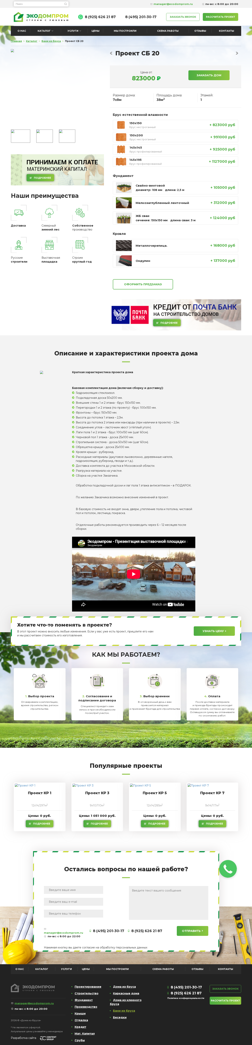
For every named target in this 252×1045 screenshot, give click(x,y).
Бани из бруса (124, 1010)
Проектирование (88, 986)
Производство (86, 1007)
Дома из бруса (124, 986)
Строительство (86, 993)
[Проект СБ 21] (237, 53)
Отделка (81, 1020)
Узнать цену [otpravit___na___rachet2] (213, 631)
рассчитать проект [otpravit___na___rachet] (220, 16)
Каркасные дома (126, 993)
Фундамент (84, 1000)
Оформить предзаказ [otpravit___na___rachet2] (143, 284)
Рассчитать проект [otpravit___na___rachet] (225, 1000)
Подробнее (42, 177)
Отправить (191, 931)
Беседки (120, 1017)
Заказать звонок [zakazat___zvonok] (183, 16)
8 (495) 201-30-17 (141, 17)
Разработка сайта (23, 1038)
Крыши (80, 1013)
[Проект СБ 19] (111, 53)
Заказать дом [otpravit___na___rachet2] (209, 75)
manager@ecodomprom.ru (63, 932)
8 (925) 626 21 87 (100, 17)
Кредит (80, 1027)
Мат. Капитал (85, 1033)
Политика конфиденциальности (185, 998)
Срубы (80, 1040)
